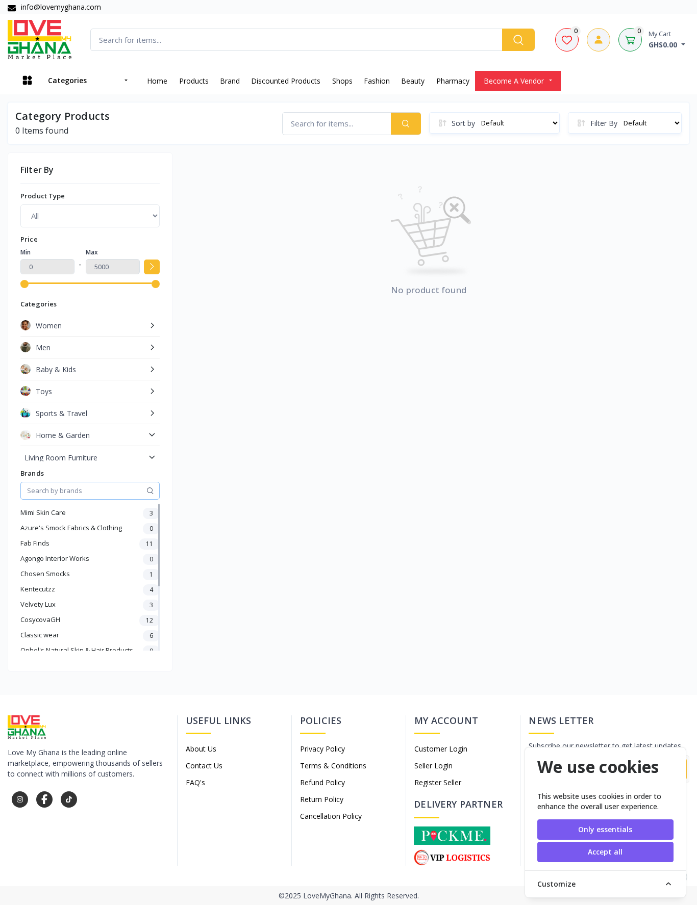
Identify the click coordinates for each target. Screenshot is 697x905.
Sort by (463, 123)
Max (92, 252)
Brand (230, 81)
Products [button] (194, 81)
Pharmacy (452, 81)
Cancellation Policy (331, 816)
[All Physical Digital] (90, 215)
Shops (342, 81)
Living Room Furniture (60, 457)
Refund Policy (322, 782)
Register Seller (437, 782)
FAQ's (195, 782)
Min (25, 252)
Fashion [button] (377, 81)
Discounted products (285, 81)
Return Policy (321, 799)
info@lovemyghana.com (60, 7)
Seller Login (433, 765)
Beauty (413, 81)
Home (157, 81)
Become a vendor (514, 81)
